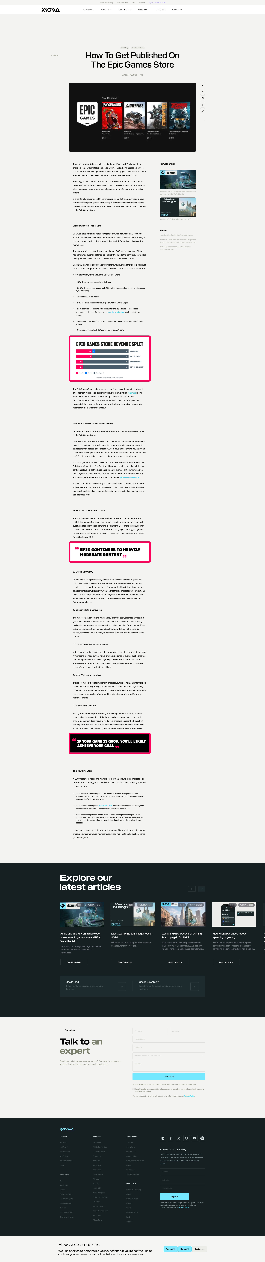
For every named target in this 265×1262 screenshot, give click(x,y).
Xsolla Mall (97, 1215)
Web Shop (97, 1142)
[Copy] (202, 111)
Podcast (63, 1208)
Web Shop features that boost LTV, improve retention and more (175, 248)
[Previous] (192, 889)
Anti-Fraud (63, 1147)
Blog (61, 1180)
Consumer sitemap (67, 1217)
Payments (97, 1156)
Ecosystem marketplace (135, 1161)
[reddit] (202, 104)
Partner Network (99, 1206)
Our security (130, 1152)
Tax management (66, 1212)
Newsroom (64, 1185)
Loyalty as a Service (100, 1197)
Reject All (184, 1249)
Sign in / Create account (157, 3)
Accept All (170, 1249)
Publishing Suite (99, 1152)
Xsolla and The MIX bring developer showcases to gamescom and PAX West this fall (178, 193)
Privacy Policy (189, 1096)
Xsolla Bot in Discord (100, 1211)
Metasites (96, 1179)
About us (129, 1142)
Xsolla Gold (97, 1170)
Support (142, 3)
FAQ (133, 3)
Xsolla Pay (96, 1161)
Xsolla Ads (97, 1165)
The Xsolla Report (66, 1199)
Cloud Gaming (98, 1174)
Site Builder (64, 1156)
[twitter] (202, 92)
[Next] (201, 889)
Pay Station (64, 1142)
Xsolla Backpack (99, 1193)
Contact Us (177, 10)
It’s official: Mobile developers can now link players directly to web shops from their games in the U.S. (178, 241)
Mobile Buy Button (100, 1147)
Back (55, 55)
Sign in (128, 1194)
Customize (199, 1249)
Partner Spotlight (66, 1194)
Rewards (96, 1202)
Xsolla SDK (161, 10)
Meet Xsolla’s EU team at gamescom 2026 (175, 219)
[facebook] (202, 85)
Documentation (122, 3)
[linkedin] (202, 98)
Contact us (130, 1170)
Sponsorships (131, 1156)
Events (62, 1190)
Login (62, 1165)
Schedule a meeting (106, 3)
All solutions (97, 1220)
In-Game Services (66, 1161)
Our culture (130, 1147)
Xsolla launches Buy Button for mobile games (176, 235)
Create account (132, 1199)
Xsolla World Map (66, 1203)
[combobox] (168, 1055)
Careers (129, 1165)
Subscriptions (65, 1152)
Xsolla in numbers (132, 1174)
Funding (96, 1183)
